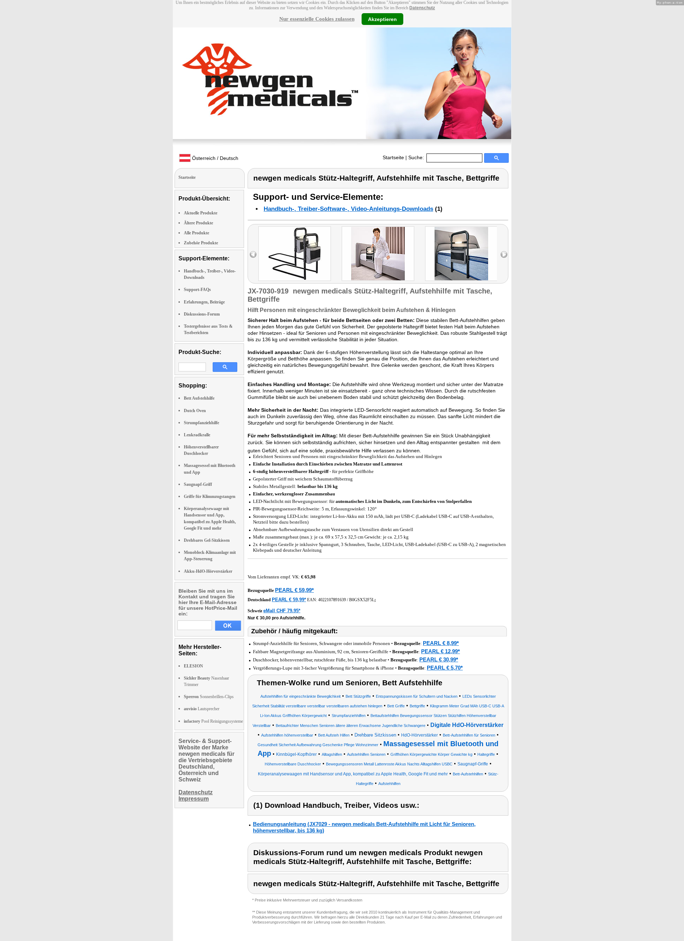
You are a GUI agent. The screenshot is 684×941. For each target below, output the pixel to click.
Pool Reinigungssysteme (213, 721)
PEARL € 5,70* (445, 668)
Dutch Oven (195, 410)
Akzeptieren (382, 19)
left (253, 254)
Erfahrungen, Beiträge (204, 302)
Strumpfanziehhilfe (201, 422)
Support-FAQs (197, 289)
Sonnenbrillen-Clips (209, 696)
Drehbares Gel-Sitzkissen (207, 540)
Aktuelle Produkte (200, 212)
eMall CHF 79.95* (281, 610)
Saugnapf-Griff (198, 484)
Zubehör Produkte (201, 242)
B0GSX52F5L (361, 599)
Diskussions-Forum (202, 314)
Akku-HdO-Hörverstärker (208, 571)
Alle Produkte (196, 232)
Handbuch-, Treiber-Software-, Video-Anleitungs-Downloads (348, 209)
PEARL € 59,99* (294, 590)
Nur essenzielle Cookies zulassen (316, 19)
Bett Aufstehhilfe (199, 398)
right (504, 254)
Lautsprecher (201, 708)
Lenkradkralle (197, 434)
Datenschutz (422, 7)
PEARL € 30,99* (438, 659)
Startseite (393, 157)
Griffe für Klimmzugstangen (209, 496)
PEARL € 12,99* (440, 651)
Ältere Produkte (198, 222)
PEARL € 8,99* (441, 643)
